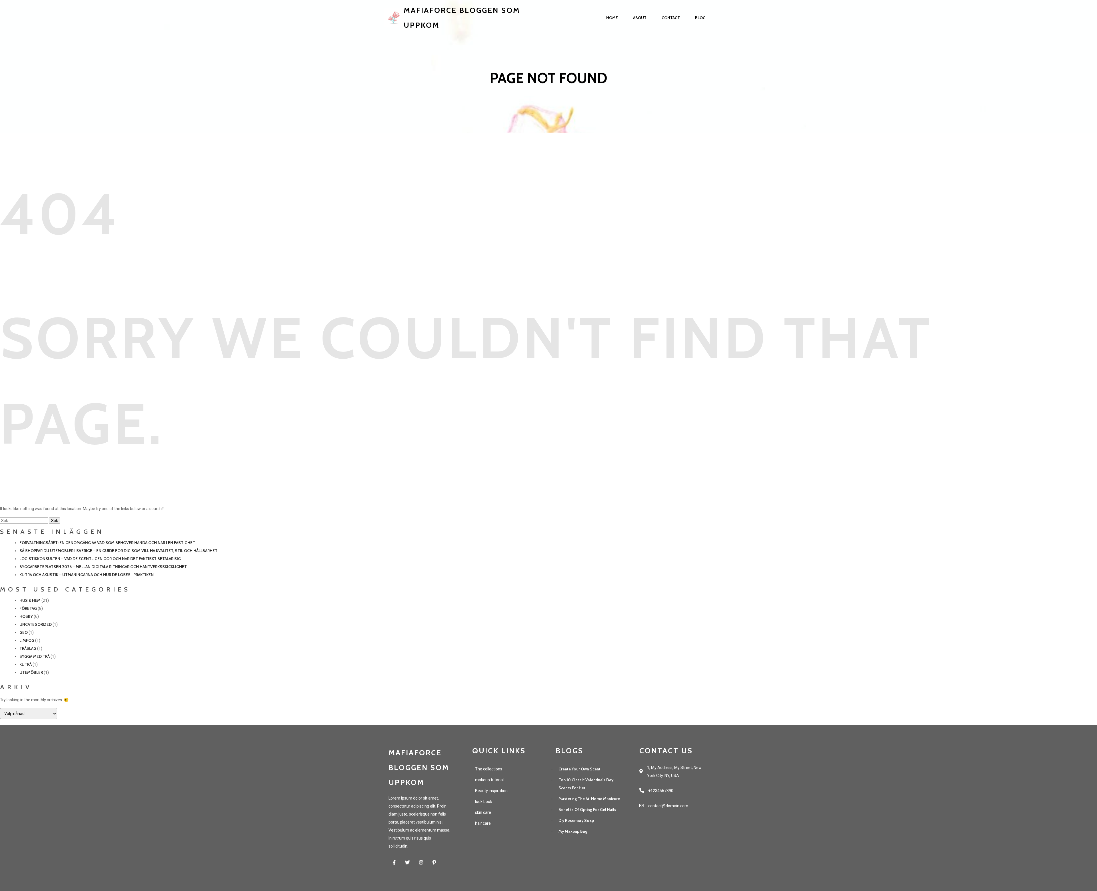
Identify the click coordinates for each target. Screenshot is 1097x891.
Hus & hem (30, 600)
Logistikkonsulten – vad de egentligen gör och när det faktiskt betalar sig (100, 558)
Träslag (27, 648)
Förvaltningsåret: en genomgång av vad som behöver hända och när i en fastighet (107, 542)
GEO (23, 632)
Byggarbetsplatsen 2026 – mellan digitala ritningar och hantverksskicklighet (103, 566)
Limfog (26, 640)
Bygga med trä (34, 656)
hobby (26, 616)
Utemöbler (31, 672)
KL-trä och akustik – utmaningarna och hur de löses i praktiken (86, 574)
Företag (28, 608)
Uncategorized (35, 624)
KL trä (25, 664)
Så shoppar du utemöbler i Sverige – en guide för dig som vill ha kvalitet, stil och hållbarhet (118, 550)
